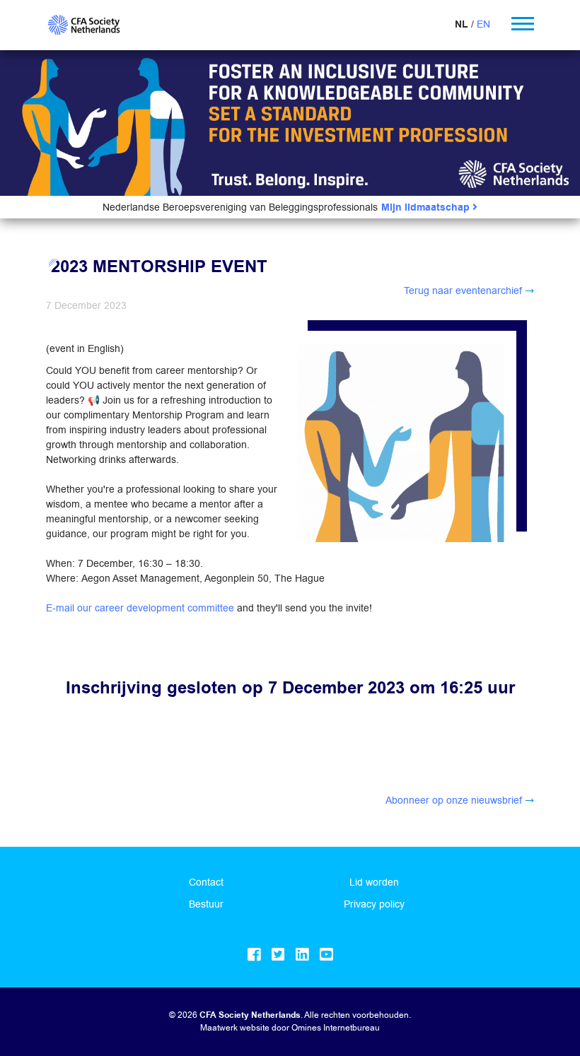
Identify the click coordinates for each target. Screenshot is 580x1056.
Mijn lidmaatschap (426, 207)
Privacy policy (374, 904)
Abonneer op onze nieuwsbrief (453, 800)
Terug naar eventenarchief (463, 290)
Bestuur (206, 904)
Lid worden (374, 882)
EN (483, 24)
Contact (206, 882)
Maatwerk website (234, 1027)
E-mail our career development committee (140, 608)
